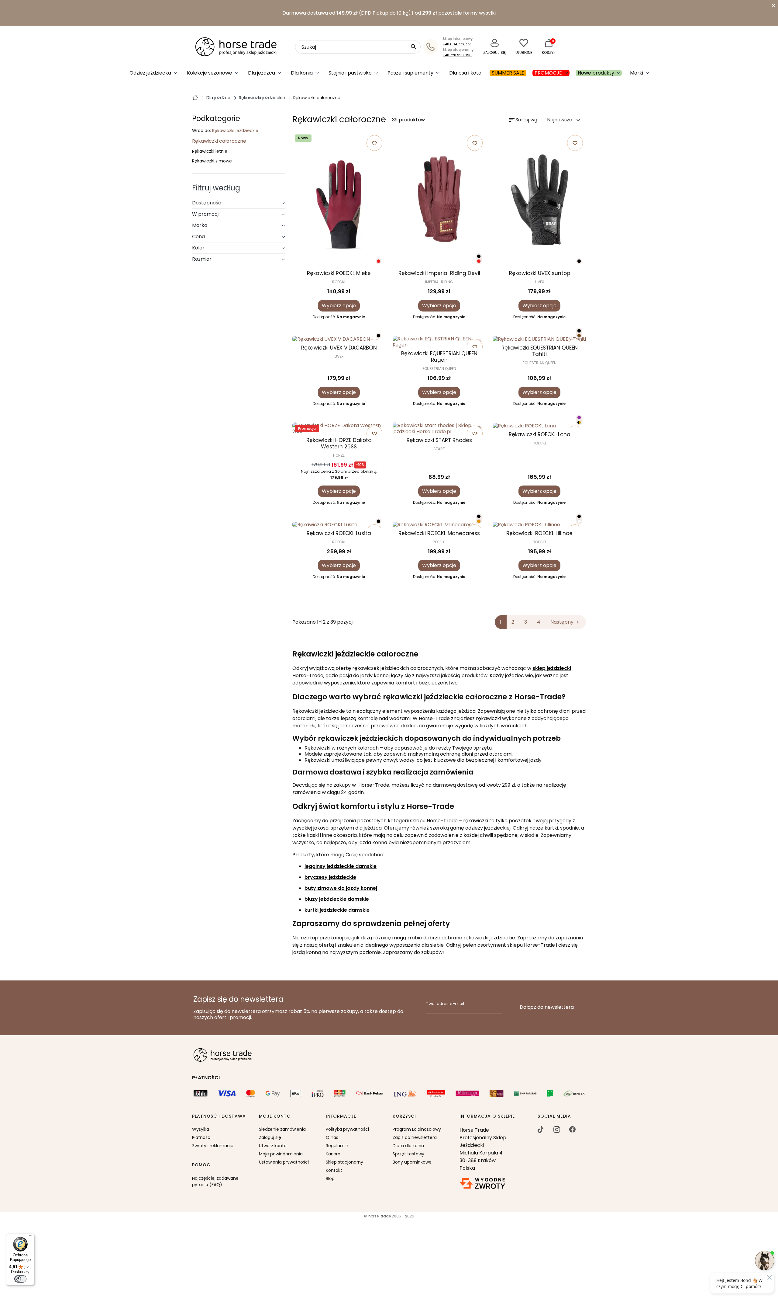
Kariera (333, 1154)
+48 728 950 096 (457, 55)
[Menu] (30, 1237)
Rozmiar (202, 259)
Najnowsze (564, 120)
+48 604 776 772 (457, 44)
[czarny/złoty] (579, 422)
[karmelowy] (479, 521)
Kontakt (334, 1170)
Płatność (201, 1137)
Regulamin (337, 1146)
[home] (195, 97)
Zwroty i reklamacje (212, 1146)
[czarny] (479, 256)
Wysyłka (200, 1129)
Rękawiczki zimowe (212, 161)
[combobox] (358, 47)
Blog (330, 1178)
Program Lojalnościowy (417, 1129)
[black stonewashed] (378, 521)
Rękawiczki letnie (209, 151)
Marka (199, 225)
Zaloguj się (270, 1137)
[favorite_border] (338, 339)
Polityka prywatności (347, 1129)
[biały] (579, 521)
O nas (332, 1137)
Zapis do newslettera (415, 1137)
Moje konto (275, 1116)
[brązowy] (579, 336)
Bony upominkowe (412, 1162)
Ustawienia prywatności (284, 1162)
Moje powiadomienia (281, 1154)
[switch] (20, 1279)
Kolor (198, 247)
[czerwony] (378, 261)
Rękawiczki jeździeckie (235, 130)
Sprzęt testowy (408, 1154)
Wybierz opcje (339, 305)
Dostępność (206, 202)
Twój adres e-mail (445, 1004)
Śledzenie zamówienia (282, 1129)
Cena (198, 236)
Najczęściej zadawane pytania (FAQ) (215, 1181)
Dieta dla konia (408, 1146)
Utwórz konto (273, 1146)
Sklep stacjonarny (344, 1162)
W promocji (205, 214)
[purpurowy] (579, 417)
